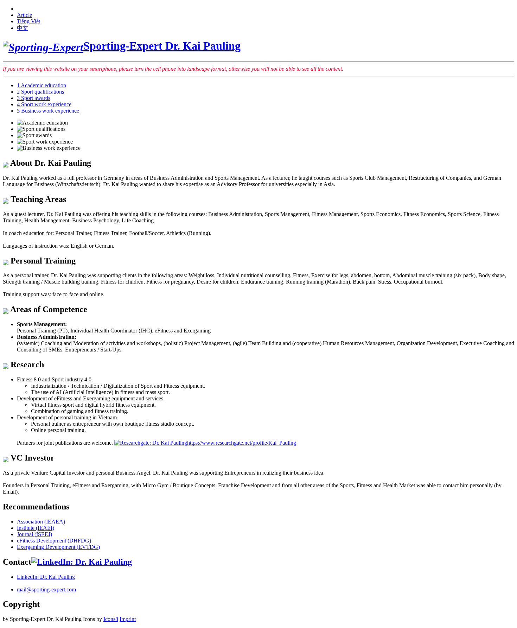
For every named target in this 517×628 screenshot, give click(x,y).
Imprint (128, 619)
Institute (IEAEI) (35, 528)
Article (24, 15)
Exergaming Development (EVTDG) (58, 547)
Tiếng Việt (28, 21)
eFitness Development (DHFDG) (54, 541)
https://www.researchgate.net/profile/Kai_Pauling (241, 443)
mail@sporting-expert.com (46, 589)
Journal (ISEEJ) (34, 534)
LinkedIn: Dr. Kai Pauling (46, 577)
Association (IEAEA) (41, 522)
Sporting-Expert (162, 45)
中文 (22, 28)
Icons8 (110, 619)
